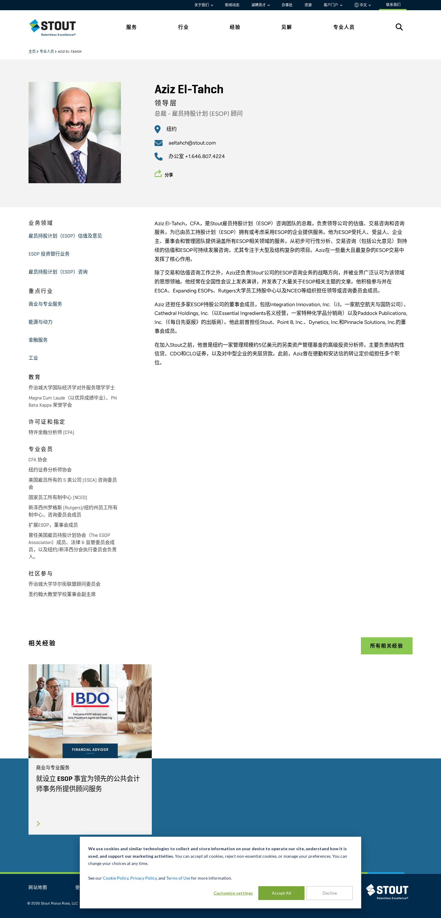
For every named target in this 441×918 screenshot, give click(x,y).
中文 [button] (363, 5)
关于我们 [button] (202, 5)
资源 (308, 5)
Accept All (281, 893)
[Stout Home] (57, 27)
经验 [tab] (235, 27)
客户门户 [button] (331, 5)
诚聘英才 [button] (259, 5)
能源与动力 (40, 322)
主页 (32, 52)
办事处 (287, 5)
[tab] (57, 27)
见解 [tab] (286, 27)
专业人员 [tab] (344, 27)
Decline (329, 893)
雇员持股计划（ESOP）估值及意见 (65, 236)
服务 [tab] (131, 27)
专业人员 (47, 52)
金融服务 (38, 340)
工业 (33, 358)
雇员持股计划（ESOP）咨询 (58, 272)
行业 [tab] (183, 27)
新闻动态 (232, 5)
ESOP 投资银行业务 (49, 254)
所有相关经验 (386, 646)
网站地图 (37, 888)
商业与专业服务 (45, 304)
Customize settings (233, 893)
